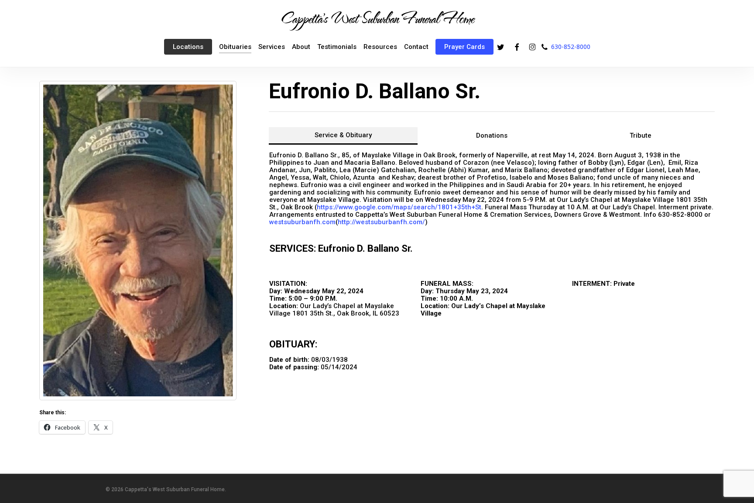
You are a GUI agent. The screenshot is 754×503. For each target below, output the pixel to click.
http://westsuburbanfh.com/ (381, 222)
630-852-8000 (570, 46)
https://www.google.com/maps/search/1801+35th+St (399, 207)
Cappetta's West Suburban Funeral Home (377, 18)
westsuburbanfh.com (302, 222)
